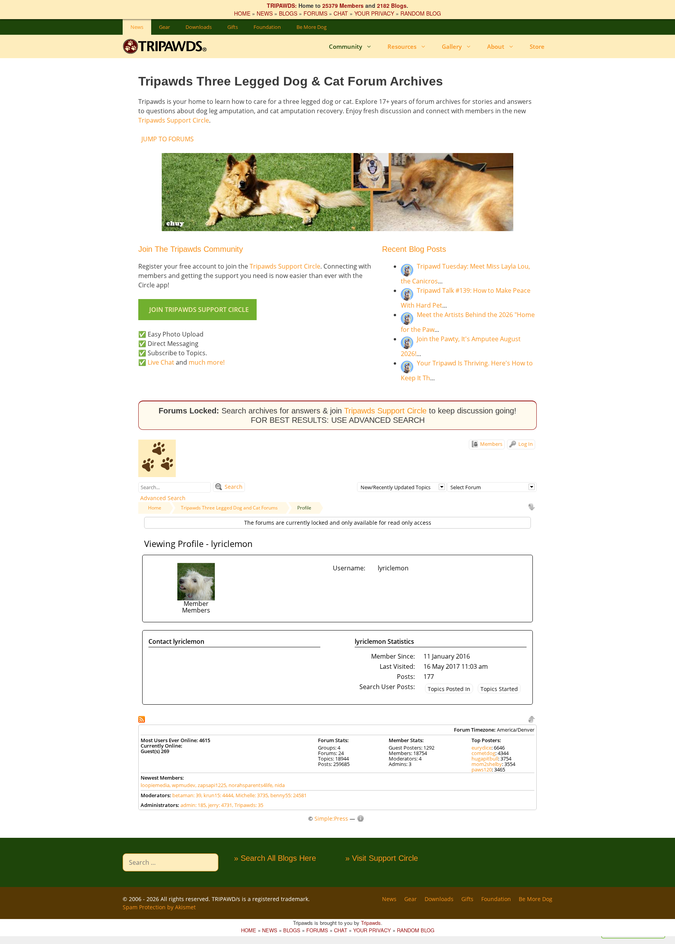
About (495, 46)
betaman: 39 (186, 795)
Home (154, 507)
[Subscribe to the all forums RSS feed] (142, 718)
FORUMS (315, 13)
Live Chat (161, 362)
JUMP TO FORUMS (167, 139)
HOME (242, 13)
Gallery (452, 46)
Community (345, 46)
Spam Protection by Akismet (159, 907)
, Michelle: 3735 (250, 795)
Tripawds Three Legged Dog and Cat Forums (229, 507)
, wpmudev (182, 785)
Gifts (232, 26)
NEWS (265, 13)
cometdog (483, 753)
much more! (207, 362)
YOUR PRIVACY (374, 13)
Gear (164, 26)
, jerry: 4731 (219, 805)
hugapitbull (484, 758)
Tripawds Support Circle (173, 120)
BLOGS (288, 13)
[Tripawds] (167, 46)
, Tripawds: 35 (247, 805)
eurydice (481, 747)
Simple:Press (331, 818)
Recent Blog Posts (414, 249)
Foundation (267, 26)
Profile (304, 507)
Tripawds (371, 922)
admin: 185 (193, 805)
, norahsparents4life (249, 785)
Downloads (199, 26)
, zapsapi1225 (210, 785)
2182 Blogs (392, 5)
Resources (402, 46)
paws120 (481, 769)
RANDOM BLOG (420, 13)
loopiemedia (155, 785)
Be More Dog (311, 26)
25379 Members (343, 5)
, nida (278, 785)
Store (537, 46)
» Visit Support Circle (381, 858)
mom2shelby (486, 764)
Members (490, 443)
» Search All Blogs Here (275, 858)
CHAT (341, 13)
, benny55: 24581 (287, 795)
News (136, 26)
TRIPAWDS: (282, 5)
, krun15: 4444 (217, 795)
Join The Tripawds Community (190, 249)
